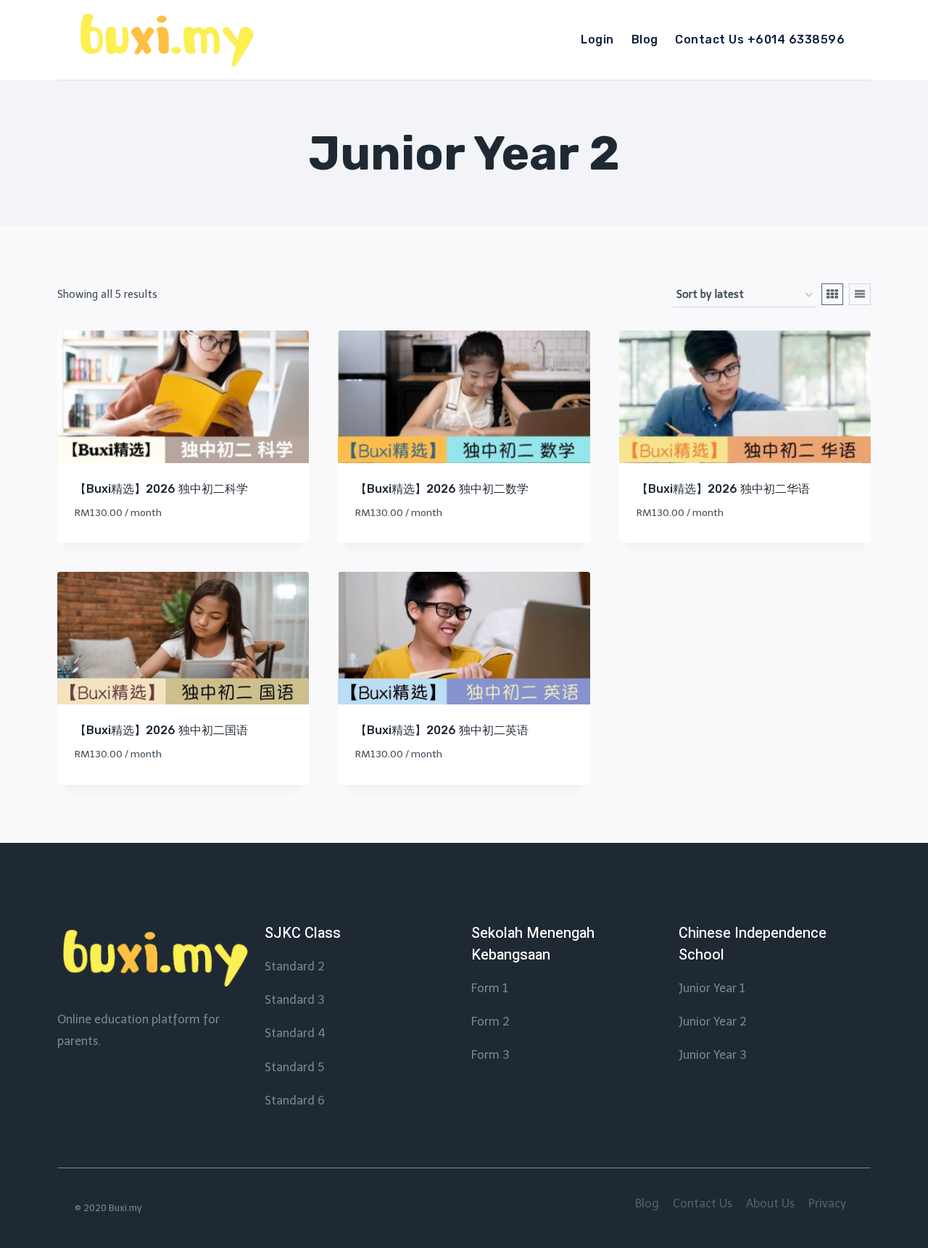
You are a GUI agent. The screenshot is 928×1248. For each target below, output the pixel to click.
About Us (770, 1203)
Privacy (827, 1203)
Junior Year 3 (712, 1055)
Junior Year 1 (712, 988)
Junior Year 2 (713, 1021)
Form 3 (490, 1055)
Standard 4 (295, 1033)
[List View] (860, 294)
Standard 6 (295, 1100)
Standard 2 (295, 966)
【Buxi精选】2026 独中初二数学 (442, 489)
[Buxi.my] (165, 40)
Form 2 (490, 1021)
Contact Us (702, 1203)
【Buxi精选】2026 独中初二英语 (442, 730)
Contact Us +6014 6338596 (760, 39)
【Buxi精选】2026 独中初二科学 (161, 489)
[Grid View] (832, 294)
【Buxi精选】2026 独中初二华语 (723, 489)
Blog (644, 39)
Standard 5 (294, 1067)
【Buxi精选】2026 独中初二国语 (161, 730)
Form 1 (489, 988)
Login (597, 39)
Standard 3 (294, 1000)
